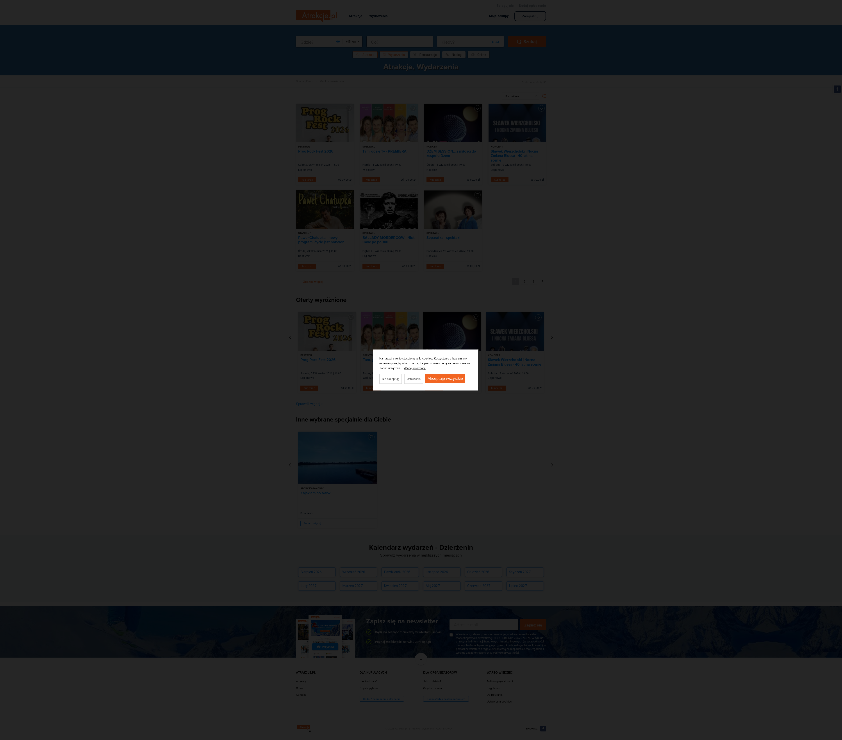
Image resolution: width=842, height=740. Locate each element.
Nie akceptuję (390, 379)
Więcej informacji (415, 368)
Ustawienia (414, 379)
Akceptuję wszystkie (445, 378)
